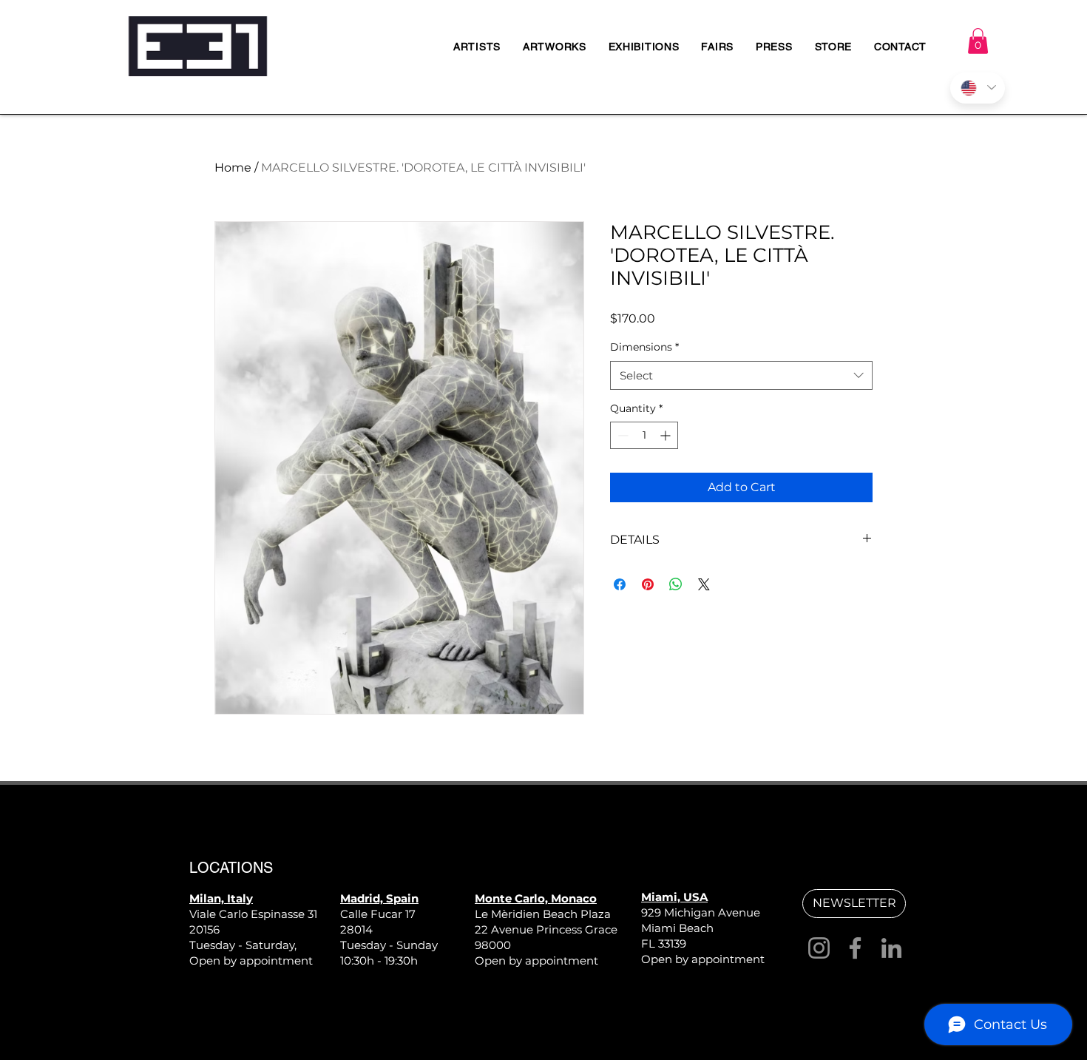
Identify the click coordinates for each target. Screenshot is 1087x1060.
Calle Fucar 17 (378, 914)
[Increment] (666, 435)
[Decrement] (621, 435)
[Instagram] (819, 948)
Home (232, 168)
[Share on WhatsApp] (676, 584)
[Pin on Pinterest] (648, 584)
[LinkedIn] (891, 948)
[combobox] (741, 375)
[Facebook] (855, 948)
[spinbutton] (644, 435)
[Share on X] (704, 584)
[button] (978, 41)
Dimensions (644, 347)
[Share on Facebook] (620, 584)
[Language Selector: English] (977, 88)
